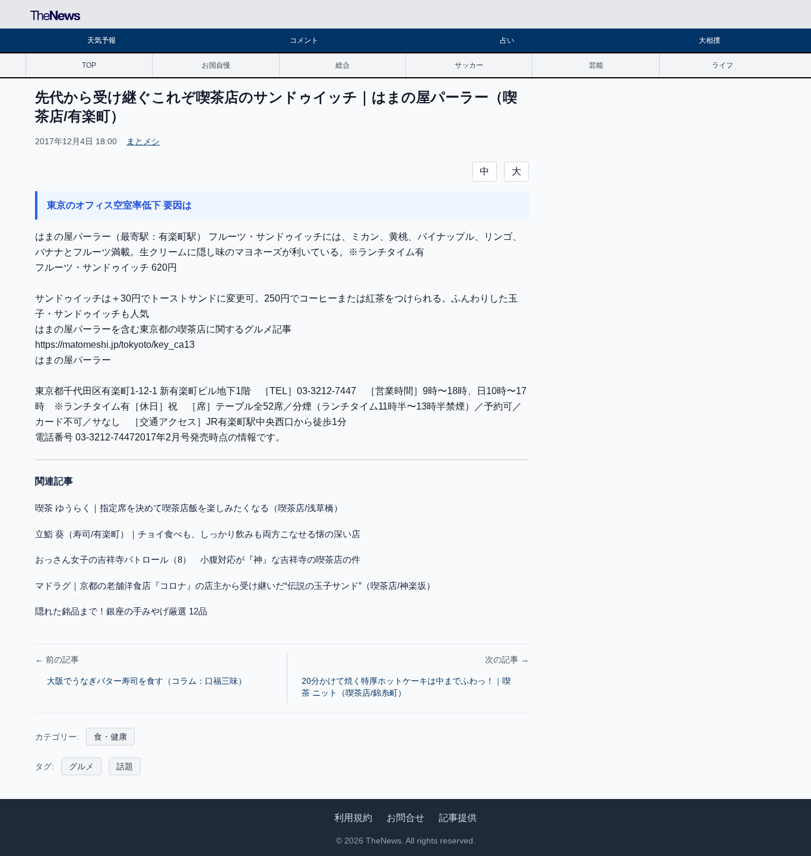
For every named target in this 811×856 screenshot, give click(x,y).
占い (507, 40)
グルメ (81, 766)
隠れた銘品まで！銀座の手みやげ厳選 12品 (121, 611)
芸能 (596, 65)
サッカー (469, 65)
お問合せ (405, 818)
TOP (89, 65)
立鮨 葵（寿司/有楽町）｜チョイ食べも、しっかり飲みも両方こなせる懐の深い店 (197, 534)
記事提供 (458, 818)
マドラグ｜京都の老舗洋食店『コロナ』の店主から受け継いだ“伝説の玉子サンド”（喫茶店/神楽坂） (235, 586)
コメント (304, 40)
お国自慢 (216, 65)
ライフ (722, 65)
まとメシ (143, 141)
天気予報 (101, 40)
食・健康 (110, 736)
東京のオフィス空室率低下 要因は (119, 205)
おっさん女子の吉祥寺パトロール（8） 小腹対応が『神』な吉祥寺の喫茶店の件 (197, 559)
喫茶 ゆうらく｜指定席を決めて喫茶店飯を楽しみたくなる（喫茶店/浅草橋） (189, 508)
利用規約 (353, 818)
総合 (342, 65)
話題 (124, 766)
